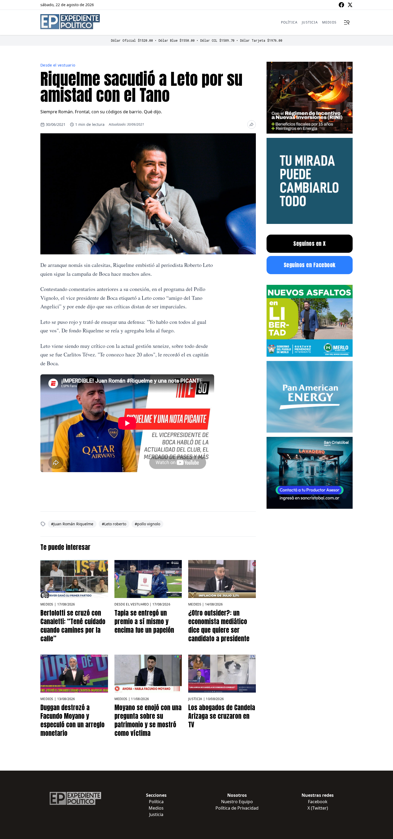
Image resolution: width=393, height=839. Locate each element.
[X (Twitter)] (350, 4)
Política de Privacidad (237, 808)
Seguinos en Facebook (310, 265)
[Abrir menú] (347, 22)
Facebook (318, 802)
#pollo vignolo (147, 523)
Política (289, 22)
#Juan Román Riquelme (72, 523)
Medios (329, 22)
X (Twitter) (317, 808)
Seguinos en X (309, 243)
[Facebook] (341, 4)
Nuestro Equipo (237, 802)
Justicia (310, 22)
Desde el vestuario (57, 65)
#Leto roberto (114, 523)
